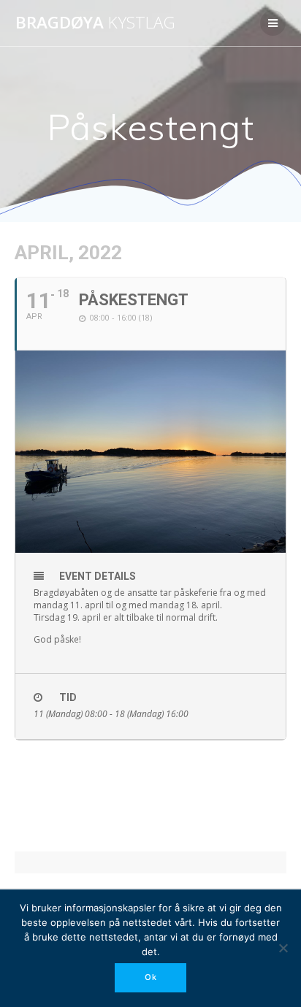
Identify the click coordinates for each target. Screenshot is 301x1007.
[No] (282, 948)
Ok (151, 977)
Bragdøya (95, 23)
